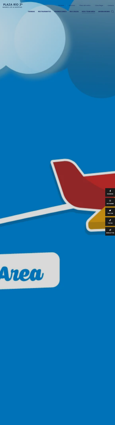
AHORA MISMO (104, 11)
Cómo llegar (99, 5)
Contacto (111, 5)
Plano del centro (85, 5)
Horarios (61, 5)
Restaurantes (44, 11)
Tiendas (31, 11)
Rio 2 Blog (74, 11)
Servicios (72, 5)
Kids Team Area (88, 11)
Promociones (60, 11)
